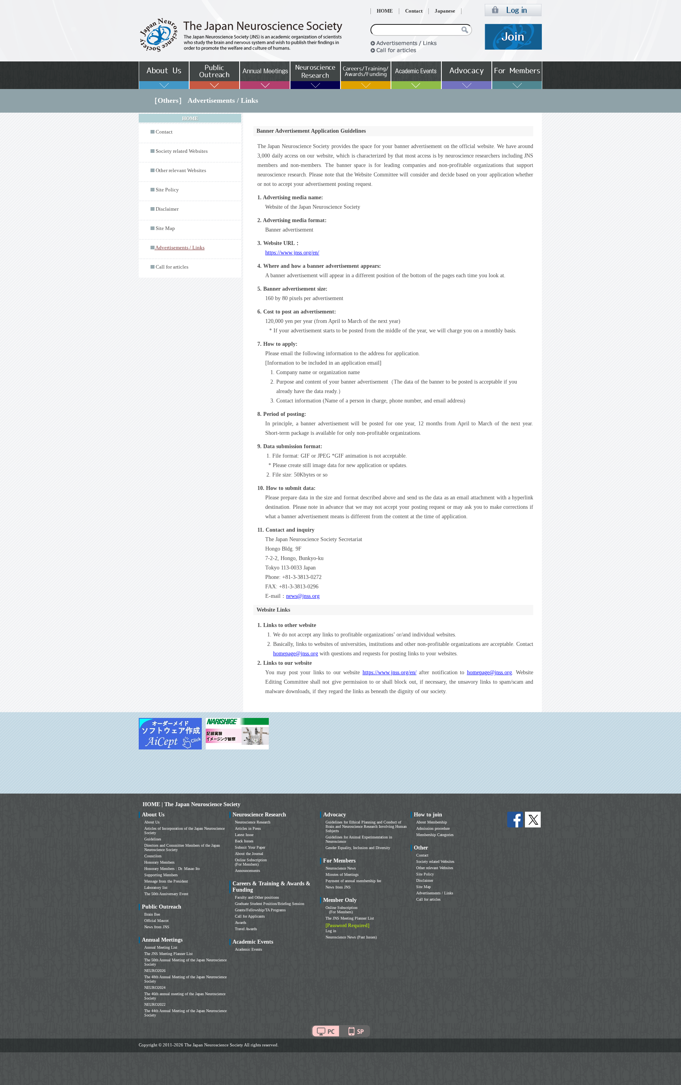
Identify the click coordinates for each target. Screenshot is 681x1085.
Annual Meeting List (160, 947)
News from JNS (156, 927)
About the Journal (249, 853)
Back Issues (244, 841)
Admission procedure (433, 828)
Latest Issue (244, 835)
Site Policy (167, 190)
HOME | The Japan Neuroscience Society (191, 804)
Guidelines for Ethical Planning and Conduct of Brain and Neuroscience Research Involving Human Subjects (366, 826)
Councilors (153, 856)
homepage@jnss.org (295, 654)
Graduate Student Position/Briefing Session (269, 903)
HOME (385, 11)
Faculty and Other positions (257, 897)
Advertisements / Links (434, 893)
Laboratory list (155, 887)
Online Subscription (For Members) (251, 862)
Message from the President (166, 881)
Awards (240, 922)
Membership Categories (435, 835)
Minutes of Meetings (342, 874)
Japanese (445, 11)
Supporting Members (161, 875)
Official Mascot (156, 920)
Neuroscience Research (252, 822)
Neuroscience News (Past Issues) (351, 937)
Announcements (247, 870)
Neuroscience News (341, 868)
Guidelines (152, 839)
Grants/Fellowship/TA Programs (260, 910)
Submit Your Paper (250, 847)
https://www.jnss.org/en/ (292, 253)
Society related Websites (182, 151)
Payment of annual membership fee (353, 881)
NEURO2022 (155, 1004)
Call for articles (172, 267)
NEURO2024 (155, 987)
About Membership (431, 822)
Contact (413, 11)
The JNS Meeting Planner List (168, 953)
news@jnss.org (303, 596)
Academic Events (248, 949)
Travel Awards (246, 929)
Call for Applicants (250, 916)
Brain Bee (152, 914)
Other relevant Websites (181, 170)
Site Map (165, 228)
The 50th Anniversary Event (166, 894)
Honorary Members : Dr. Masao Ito (172, 868)
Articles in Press (248, 828)
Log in (331, 931)
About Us (152, 822)
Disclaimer (167, 209)
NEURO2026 (155, 970)
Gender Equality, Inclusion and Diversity (358, 848)
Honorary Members (159, 862)
